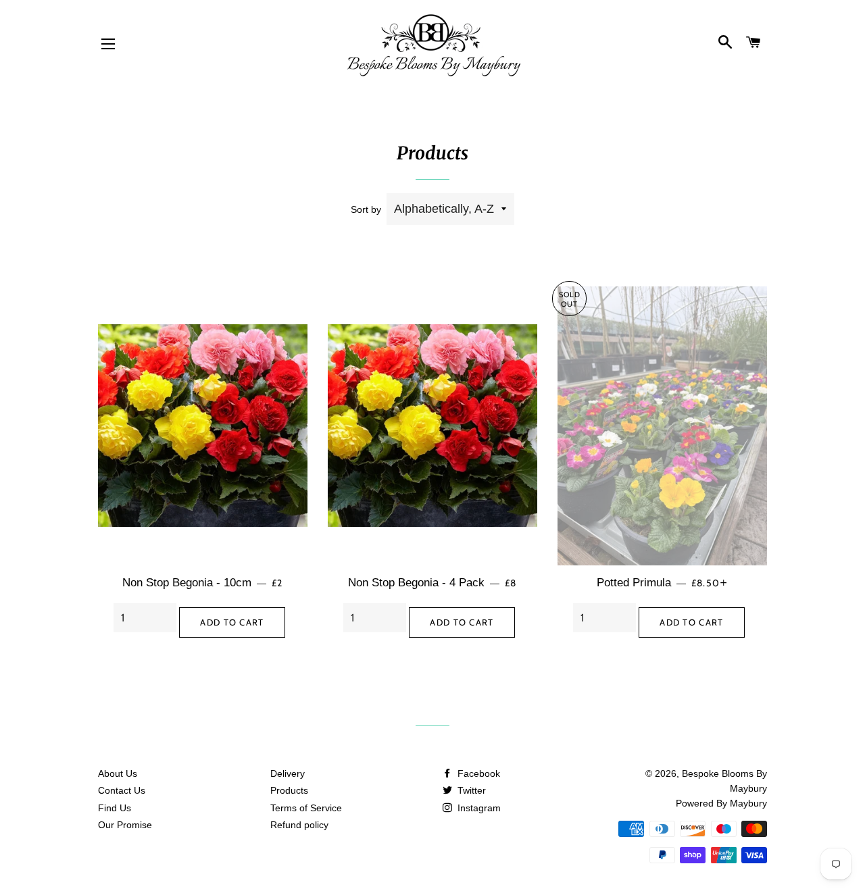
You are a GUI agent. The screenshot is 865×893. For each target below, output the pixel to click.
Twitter (470, 790)
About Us (117, 773)
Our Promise (125, 824)
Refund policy (299, 824)
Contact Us (121, 790)
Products (289, 790)
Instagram (478, 807)
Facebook (477, 773)
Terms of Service (306, 807)
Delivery (287, 773)
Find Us (114, 807)
